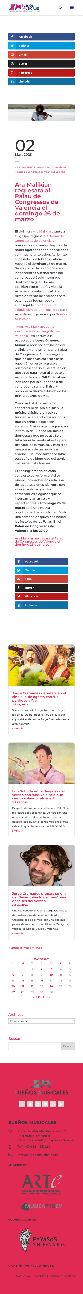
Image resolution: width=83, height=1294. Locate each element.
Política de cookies (62, 1276)
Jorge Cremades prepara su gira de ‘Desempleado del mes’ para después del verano (39, 897)
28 (22, 992)
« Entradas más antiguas (25, 947)
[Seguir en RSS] (61, 1104)
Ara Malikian (59, 167)
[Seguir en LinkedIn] (53, 1104)
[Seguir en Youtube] (45, 1104)
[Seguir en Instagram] (38, 1104)
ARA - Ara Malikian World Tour (32, 167)
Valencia (60, 171)
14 (22, 980)
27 (13, 992)
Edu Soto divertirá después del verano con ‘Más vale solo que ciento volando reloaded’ (38, 794)
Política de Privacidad (31, 1276)
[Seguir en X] (30, 1104)
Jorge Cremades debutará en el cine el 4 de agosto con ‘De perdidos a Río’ (39, 696)
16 (41, 980)
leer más (17, 728)
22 (32, 986)
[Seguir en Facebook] (22, 1104)
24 (51, 986)
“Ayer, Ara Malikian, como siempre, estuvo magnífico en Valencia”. (38, 331)
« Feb (36, 997)
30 (41, 992)
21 (22, 986)
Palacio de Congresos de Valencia (34, 171)
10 (51, 974)
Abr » (46, 997)
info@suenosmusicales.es (37, 1155)
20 (13, 986)
